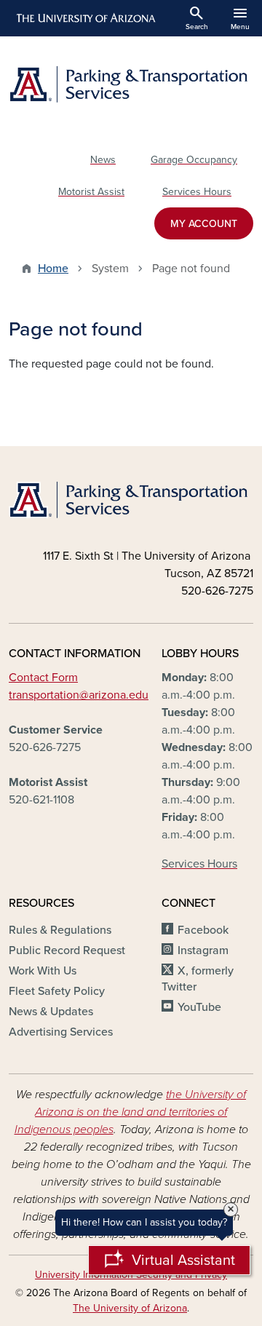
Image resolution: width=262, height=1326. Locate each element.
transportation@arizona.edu (78, 695)
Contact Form (43, 677)
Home (53, 268)
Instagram (203, 950)
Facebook (203, 930)
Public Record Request (67, 950)
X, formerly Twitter (198, 979)
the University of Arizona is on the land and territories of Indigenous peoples (131, 1112)
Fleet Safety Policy (57, 991)
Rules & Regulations (60, 930)
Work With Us (42, 971)
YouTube (199, 1007)
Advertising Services (61, 1032)
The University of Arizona (130, 1308)
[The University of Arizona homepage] (85, 18)
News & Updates (51, 1011)
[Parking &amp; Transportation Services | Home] (131, 84)
